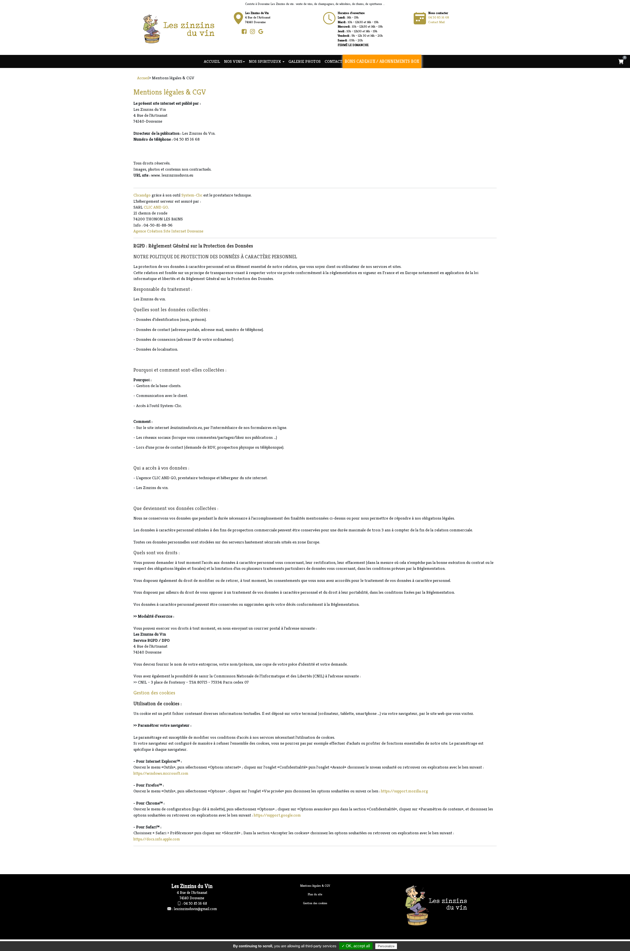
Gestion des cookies (154, 693)
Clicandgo (142, 195)
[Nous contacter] (329, 18)
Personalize (386, 946)
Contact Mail (436, 22)
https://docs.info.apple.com (156, 839)
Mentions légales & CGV (315, 885)
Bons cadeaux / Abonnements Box (382, 61)
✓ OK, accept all (356, 946)
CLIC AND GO (156, 207)
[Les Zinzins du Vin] (183, 29)
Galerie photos (304, 61)
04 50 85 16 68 (438, 17)
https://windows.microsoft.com (160, 773)
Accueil (212, 61)
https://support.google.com (277, 815)
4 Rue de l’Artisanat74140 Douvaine (257, 17)
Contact (333, 61)
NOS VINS (233, 61)
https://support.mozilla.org (404, 791)
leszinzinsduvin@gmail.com (195, 908)
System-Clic (191, 195)
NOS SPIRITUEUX (265, 61)
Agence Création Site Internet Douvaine (168, 231)
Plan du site (315, 894)
